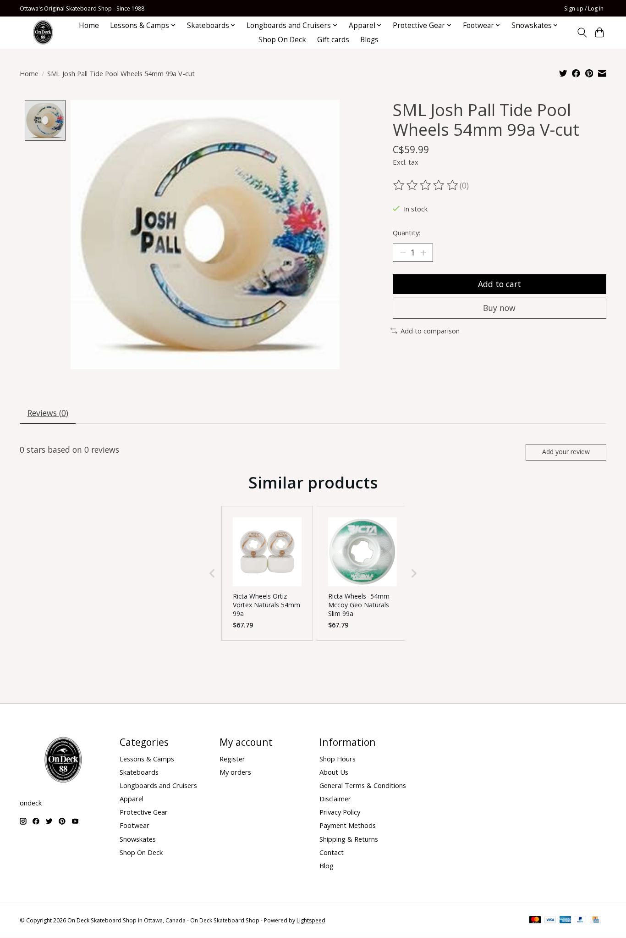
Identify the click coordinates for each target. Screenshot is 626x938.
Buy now (499, 307)
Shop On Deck (282, 39)
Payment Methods (347, 825)
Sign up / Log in (584, 8)
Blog (326, 865)
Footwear (134, 825)
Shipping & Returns (348, 839)
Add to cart (499, 283)
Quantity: (406, 232)
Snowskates (138, 839)
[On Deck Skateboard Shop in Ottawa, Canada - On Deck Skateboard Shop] (43, 32)
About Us (333, 772)
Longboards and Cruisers (158, 785)
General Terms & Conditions (362, 785)
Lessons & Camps (147, 758)
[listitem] (267, 573)
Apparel (131, 798)
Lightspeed (311, 920)
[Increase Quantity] (423, 252)
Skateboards (139, 772)
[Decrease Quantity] (402, 252)
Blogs (369, 39)
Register (232, 758)
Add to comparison (430, 330)
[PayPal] (581, 920)
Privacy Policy (339, 811)
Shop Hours (337, 758)
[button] (212, 573)
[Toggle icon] (581, 32)
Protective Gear (144, 811)
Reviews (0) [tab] (47, 412)
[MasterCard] (535, 920)
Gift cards (333, 39)
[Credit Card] (595, 920)
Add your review (566, 451)
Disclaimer (335, 798)
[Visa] (550, 920)
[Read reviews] (426, 185)
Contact (331, 852)
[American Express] (565, 920)
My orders (235, 772)
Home (89, 25)
